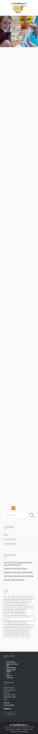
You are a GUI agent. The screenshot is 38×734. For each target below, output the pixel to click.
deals (24, 604)
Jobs (7, 673)
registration (17, 629)
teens (6, 635)
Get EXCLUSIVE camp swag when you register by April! (18, 79)
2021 (17, 597)
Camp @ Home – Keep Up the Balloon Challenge (19, 386)
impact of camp (9, 614)
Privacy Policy (10, 729)
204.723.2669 (9, 705)
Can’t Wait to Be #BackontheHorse (14, 127)
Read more (10, 95)
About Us (9, 675)
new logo (13, 622)
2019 (11, 597)
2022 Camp (8, 601)
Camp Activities (11, 667)
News (6, 535)
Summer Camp (26, 59)
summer (13, 632)
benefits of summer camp (22, 601)
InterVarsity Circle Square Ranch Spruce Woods (18, 618)
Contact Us (9, 677)
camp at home (15, 604)
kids (6, 622)
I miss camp (13, 610)
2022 (31, 597)
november (28, 626)
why (20, 635)
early (15, 607)
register (7, 629)
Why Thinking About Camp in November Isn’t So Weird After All (19, 477)
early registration (26, 607)
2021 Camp (24, 597)
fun (6, 610)
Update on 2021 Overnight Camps (18, 572)
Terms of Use (14, 731)
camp (6, 604)
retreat (26, 629)
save (6, 632)
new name (8, 626)
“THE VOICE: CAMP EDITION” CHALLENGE (17, 212)
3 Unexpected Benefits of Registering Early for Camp (18, 431)
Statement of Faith (28, 729)
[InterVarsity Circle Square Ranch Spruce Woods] (19, 8)
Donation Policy (23, 731)
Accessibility (18, 729)
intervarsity (21, 614)
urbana (13, 635)
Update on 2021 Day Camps (15, 568)
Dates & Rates (10, 662)
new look (23, 622)
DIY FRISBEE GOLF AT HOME (17, 255)
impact (22, 610)
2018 (6, 597)
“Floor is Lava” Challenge (18, 296)
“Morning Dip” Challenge (17, 170)
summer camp (23, 632)
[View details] (19, 64)
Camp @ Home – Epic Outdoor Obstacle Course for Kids (19, 340)
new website (18, 626)
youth (26, 635)
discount (8, 607)
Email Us (7, 708)
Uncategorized (10, 544)
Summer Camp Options (11, 670)
